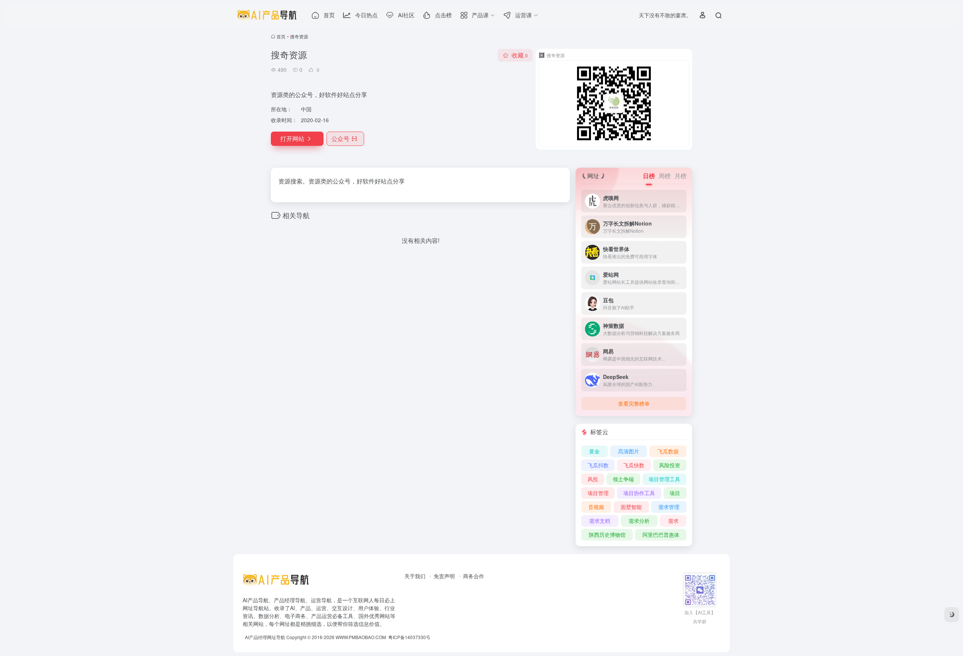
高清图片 (628, 451)
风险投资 (669, 465)
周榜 (665, 175)
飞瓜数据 (668, 451)
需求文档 (599, 520)
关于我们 (414, 576)
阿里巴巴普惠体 (661, 534)
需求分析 (639, 520)
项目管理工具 (664, 479)
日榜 (649, 175)
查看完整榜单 (634, 403)
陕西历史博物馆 (607, 534)
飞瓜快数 (633, 465)
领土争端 (623, 479)
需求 (673, 520)
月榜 (680, 175)
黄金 (594, 451)
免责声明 (444, 576)
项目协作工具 (639, 493)
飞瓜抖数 (598, 465)
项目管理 (598, 493)
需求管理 (668, 507)
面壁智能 (631, 507)
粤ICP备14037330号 (409, 637)
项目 (675, 493)
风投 (593, 479)
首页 (281, 36)
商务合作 (473, 576)
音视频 (596, 507)
